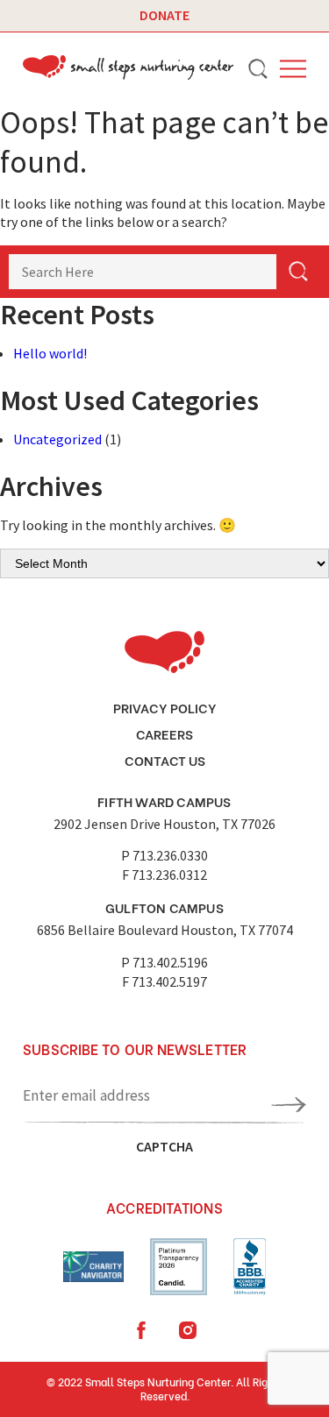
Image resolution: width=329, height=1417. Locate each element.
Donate (164, 15)
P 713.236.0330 (164, 855)
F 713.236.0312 (164, 874)
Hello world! (50, 353)
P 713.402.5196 (164, 962)
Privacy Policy (165, 707)
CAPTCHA (164, 1146)
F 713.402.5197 (164, 981)
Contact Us (165, 759)
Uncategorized (57, 439)
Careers (164, 733)
